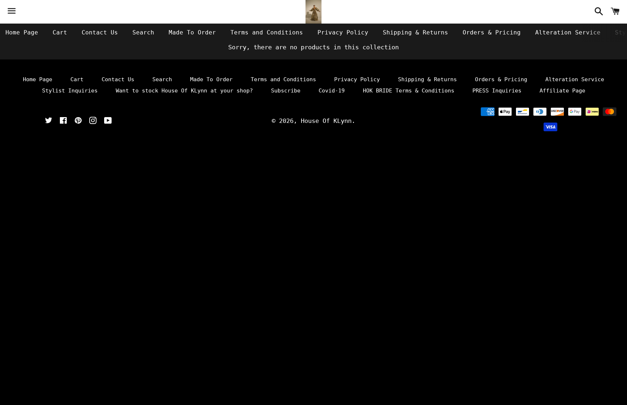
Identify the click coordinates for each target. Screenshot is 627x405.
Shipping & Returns (415, 32)
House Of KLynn (326, 120)
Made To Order (192, 32)
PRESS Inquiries (496, 90)
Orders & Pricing (492, 32)
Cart (60, 32)
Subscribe (285, 90)
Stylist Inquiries (70, 90)
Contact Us (100, 32)
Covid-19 (332, 90)
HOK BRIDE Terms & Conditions (408, 90)
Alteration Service (568, 32)
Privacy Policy (342, 32)
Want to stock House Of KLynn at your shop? (184, 90)
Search (143, 32)
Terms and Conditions (266, 32)
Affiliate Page (562, 90)
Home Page (21, 32)
